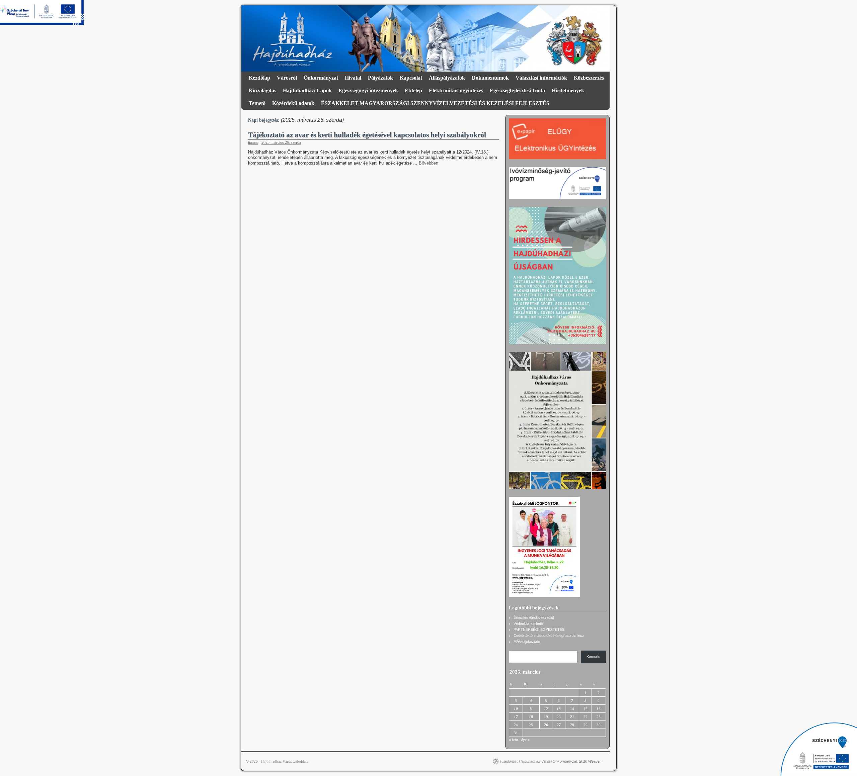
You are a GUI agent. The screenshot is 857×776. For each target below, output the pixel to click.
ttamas (253, 142)
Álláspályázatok (447, 78)
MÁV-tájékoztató (527, 642)
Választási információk (541, 78)
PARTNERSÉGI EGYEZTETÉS (539, 629)
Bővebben (428, 163)
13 (559, 709)
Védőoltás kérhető (528, 623)
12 (546, 709)
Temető (257, 103)
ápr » (525, 740)
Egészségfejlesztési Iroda (517, 90)
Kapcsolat (411, 78)
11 (531, 709)
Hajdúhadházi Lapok (307, 90)
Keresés (593, 657)
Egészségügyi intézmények (368, 90)
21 (572, 717)
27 (559, 725)
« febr (513, 740)
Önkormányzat (321, 78)
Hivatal (353, 78)
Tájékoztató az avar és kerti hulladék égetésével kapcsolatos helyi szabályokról (367, 135)
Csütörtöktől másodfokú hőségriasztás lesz (549, 636)
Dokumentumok (490, 78)
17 (516, 717)
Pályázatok (380, 78)
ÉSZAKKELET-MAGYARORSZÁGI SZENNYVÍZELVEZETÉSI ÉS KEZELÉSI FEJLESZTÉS (435, 103)
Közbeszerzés (589, 78)
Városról (287, 78)
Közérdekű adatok (293, 103)
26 (546, 725)
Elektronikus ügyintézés (456, 90)
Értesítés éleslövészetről (534, 617)
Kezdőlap (259, 78)
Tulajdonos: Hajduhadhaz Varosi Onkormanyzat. (538, 761)
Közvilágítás (262, 90)
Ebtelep (413, 90)
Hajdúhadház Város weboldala (284, 761)
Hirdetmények (568, 90)
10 (516, 709)
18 (531, 717)
